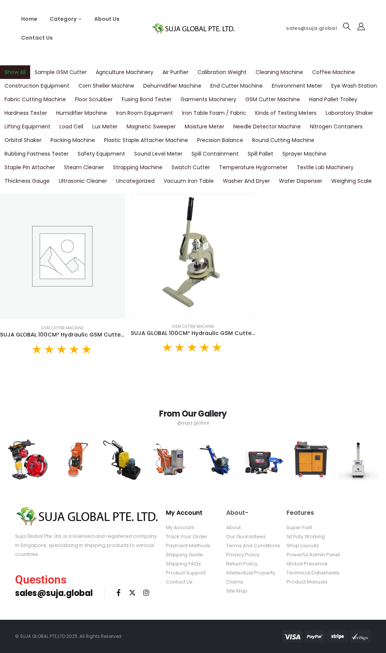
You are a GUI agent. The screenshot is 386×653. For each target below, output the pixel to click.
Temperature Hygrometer (253, 167)
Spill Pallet (260, 153)
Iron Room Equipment (144, 113)
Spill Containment (215, 153)
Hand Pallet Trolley (333, 99)
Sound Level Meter (158, 153)
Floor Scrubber (94, 99)
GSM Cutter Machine (272, 99)
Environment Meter (297, 86)
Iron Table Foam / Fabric (214, 113)
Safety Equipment (101, 153)
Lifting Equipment (28, 126)
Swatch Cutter (191, 167)
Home (29, 19)
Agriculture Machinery (124, 72)
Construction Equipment (37, 86)
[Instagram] (146, 592)
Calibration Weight (222, 72)
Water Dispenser (300, 181)
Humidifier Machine (81, 113)
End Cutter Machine (236, 86)
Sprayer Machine (304, 153)
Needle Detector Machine (267, 126)
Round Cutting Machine (283, 140)
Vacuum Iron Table (189, 181)
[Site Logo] (193, 28)
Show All (15, 72)
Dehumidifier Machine (172, 86)
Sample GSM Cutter (61, 72)
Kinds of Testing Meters (286, 113)
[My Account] (361, 26)
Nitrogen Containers (336, 126)
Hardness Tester (26, 113)
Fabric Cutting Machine (35, 99)
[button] (346, 26)
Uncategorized (135, 181)
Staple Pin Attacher (30, 167)
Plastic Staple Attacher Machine (146, 140)
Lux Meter (105, 126)
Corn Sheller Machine (106, 86)
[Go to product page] (62, 256)
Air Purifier (175, 72)
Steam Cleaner (84, 167)
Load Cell (71, 126)
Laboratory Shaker (349, 113)
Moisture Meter (204, 126)
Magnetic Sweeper (151, 126)
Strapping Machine (137, 167)
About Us (106, 19)
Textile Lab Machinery (325, 167)
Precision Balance (220, 140)
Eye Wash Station (354, 86)
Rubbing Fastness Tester (37, 153)
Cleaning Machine (279, 72)
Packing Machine (73, 140)
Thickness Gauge (27, 181)
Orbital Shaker (23, 140)
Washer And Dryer (246, 181)
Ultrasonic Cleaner (83, 181)
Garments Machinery (208, 99)
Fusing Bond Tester (147, 99)
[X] (132, 592)
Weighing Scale (351, 181)
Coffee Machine (333, 72)
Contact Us (37, 38)
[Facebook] (118, 592)
